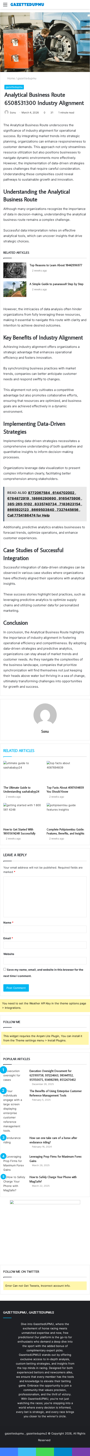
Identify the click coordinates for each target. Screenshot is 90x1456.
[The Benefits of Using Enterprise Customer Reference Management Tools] (14, 1111)
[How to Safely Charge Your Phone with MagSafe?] (14, 1184)
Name (8, 922)
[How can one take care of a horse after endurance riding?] (14, 1143)
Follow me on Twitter (21, 1272)
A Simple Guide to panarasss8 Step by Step (57, 284)
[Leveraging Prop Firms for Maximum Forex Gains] (14, 1163)
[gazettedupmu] (27, 4)
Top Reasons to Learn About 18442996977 (56, 265)
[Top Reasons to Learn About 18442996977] (14, 270)
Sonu (13, 112)
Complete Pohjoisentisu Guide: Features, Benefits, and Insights (65, 831)
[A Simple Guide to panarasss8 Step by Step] (14, 289)
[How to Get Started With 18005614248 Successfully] (23, 814)
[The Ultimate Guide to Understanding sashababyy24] (23, 772)
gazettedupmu (26, 78)
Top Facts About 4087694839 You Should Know (65, 789)
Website (8, 954)
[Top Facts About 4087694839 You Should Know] (67, 772)
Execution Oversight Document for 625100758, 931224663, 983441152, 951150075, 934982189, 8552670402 (53, 1075)
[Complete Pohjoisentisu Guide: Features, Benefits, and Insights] (67, 814)
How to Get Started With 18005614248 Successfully (19, 831)
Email (8, 938)
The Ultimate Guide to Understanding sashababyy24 (21, 789)
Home (10, 78)
